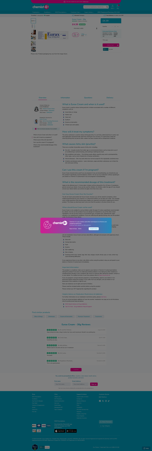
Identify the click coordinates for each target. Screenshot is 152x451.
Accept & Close (93, 228)
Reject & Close (73, 228)
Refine (79, 228)
